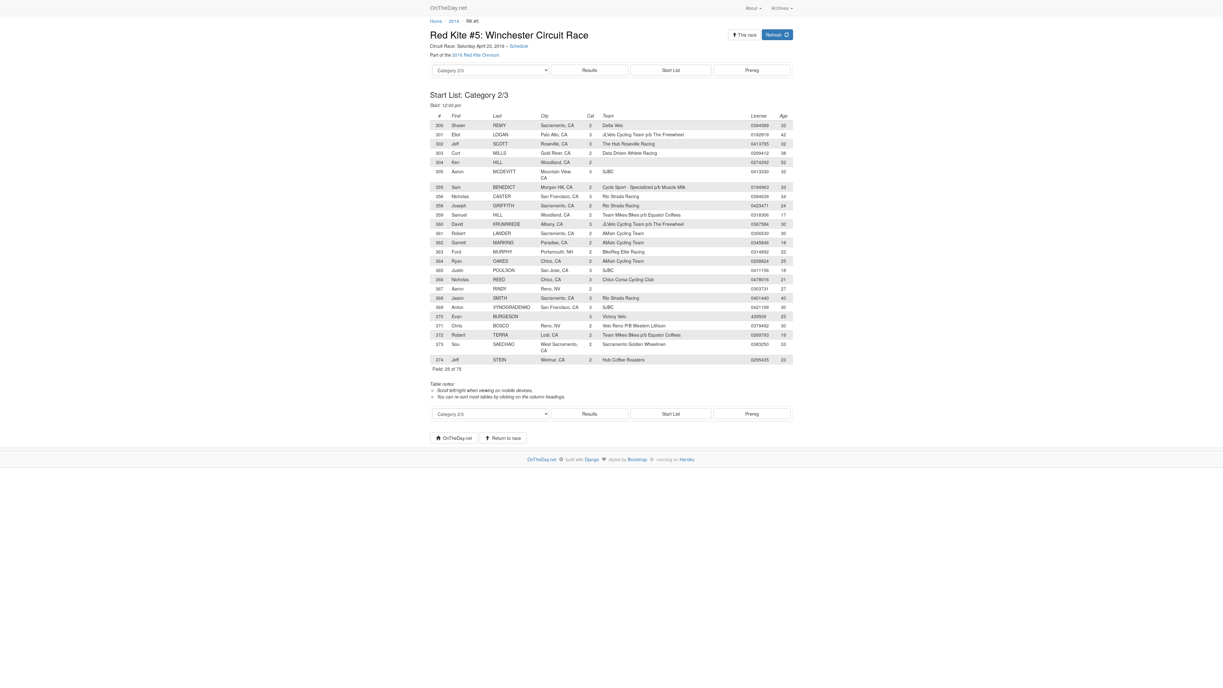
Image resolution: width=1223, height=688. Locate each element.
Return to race (505, 438)
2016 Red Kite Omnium (475, 55)
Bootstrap (637, 459)
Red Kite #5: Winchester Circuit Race (509, 34)
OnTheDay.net (449, 8)
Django (592, 459)
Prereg (752, 70)
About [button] (752, 8)
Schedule (519, 46)
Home (436, 21)
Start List (671, 70)
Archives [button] (780, 8)
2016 (454, 21)
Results (589, 70)
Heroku (687, 459)
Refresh (775, 35)
